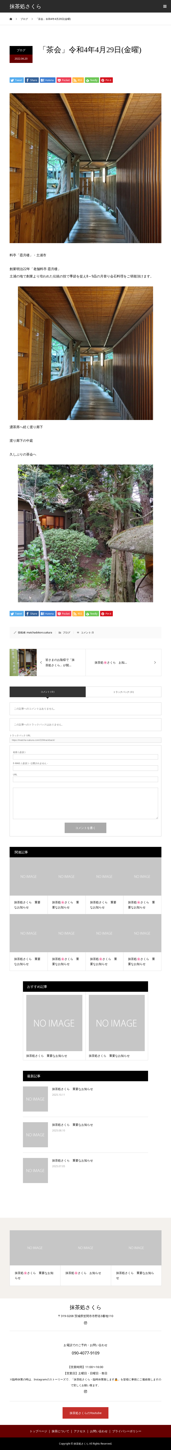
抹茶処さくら (25, 6)
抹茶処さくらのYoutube (86, 1413)
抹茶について (60, 1431)
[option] (35, 1258)
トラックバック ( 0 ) (123, 691)
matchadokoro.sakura (39, 632)
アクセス (80, 1431)
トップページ (38, 1431)
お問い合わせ (99, 1431)
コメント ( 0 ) (47, 691)
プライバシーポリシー (126, 1431)
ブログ (21, 50)
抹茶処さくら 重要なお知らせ (72, 1089)
